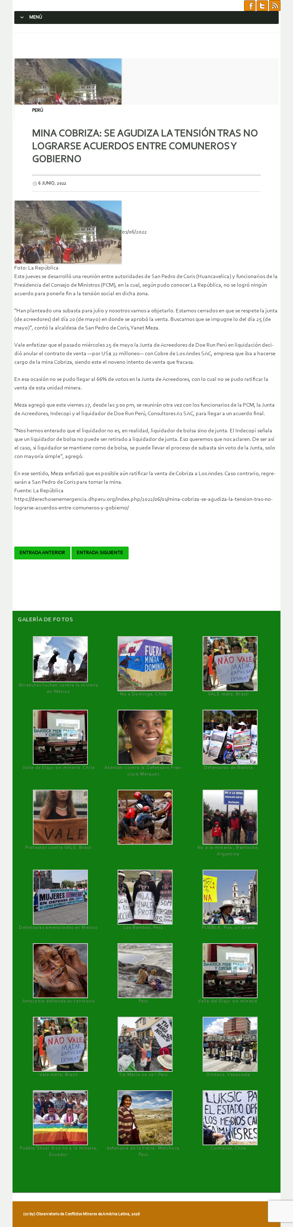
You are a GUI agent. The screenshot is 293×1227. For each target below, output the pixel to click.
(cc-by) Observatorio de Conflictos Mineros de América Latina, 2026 (81, 1214)
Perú (37, 110)
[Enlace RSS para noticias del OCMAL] (274, 5)
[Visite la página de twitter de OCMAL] (262, 5)
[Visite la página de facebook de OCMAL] (249, 5)
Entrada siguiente (100, 552)
